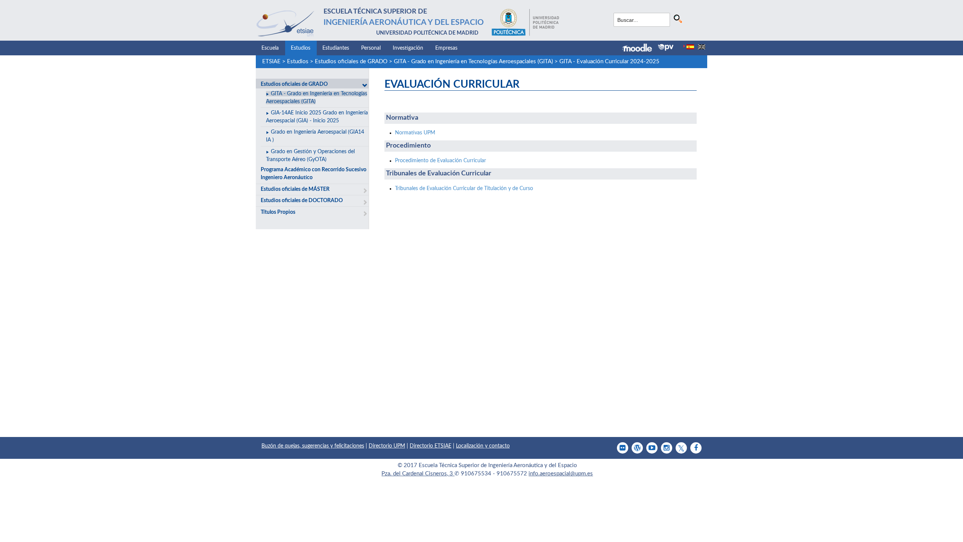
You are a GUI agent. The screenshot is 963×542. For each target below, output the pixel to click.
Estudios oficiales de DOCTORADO (302, 200)
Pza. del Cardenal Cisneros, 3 (417, 474)
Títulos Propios (278, 212)
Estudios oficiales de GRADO (351, 61)
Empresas (446, 48)
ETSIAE (271, 61)
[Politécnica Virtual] (665, 47)
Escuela (270, 48)
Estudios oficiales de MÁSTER (295, 189)
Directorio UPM (387, 446)
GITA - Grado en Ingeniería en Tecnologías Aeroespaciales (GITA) (473, 61)
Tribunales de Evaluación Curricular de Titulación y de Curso (464, 188)
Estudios (300, 48)
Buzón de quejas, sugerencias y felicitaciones (312, 446)
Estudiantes (335, 48)
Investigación (408, 48)
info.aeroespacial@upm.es (561, 474)
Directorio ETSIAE (430, 446)
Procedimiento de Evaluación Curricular (440, 160)
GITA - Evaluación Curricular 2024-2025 (609, 61)
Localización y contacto (483, 446)
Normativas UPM (415, 133)
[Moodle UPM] (640, 48)
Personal (371, 48)
